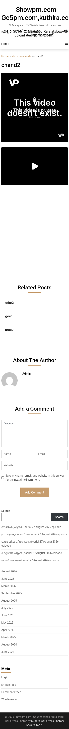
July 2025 (7, 608)
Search (5, 510)
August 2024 (9, 644)
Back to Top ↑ (34, 724)
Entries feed (8, 684)
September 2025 (11, 593)
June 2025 (7, 615)
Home (5, 56)
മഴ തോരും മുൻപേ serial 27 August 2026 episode (31, 527)
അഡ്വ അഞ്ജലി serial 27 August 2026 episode (30, 560)
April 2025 (7, 629)
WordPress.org (10, 699)
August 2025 (9, 600)
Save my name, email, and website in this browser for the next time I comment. (35, 477)
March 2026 (8, 586)
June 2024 (7, 651)
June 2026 (7, 578)
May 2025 (7, 622)
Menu (5, 44)
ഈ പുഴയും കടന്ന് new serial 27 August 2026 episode (34, 534)
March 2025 (8, 637)
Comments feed (11, 692)
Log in (4, 677)
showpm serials (21, 56)
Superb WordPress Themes (48, 720)
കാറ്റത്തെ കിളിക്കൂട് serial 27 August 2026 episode (31, 552)
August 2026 (9, 571)
